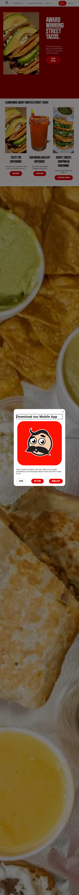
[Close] (63, 412)
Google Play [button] (56, 481)
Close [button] (21, 481)
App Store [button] (37, 481)
